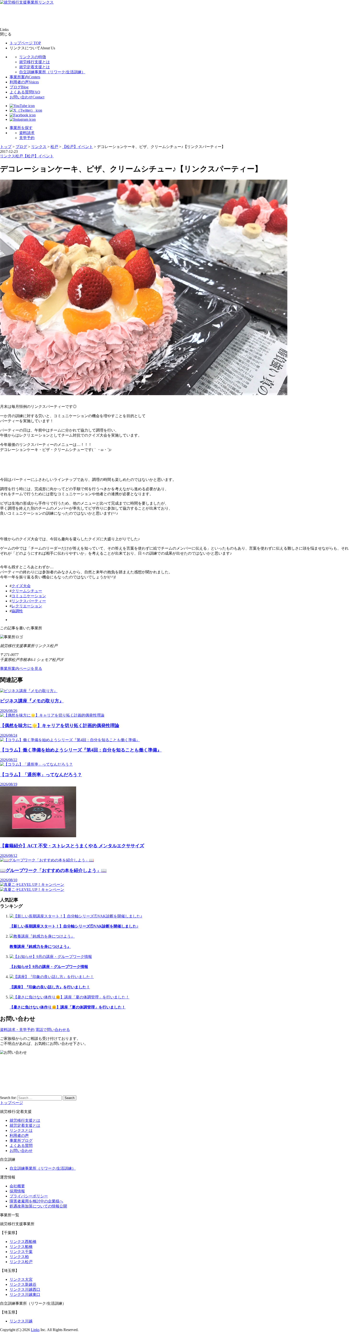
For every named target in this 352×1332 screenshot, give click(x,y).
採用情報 (17, 1191)
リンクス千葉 (21, 1252)
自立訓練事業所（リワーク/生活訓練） (52, 72)
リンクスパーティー (28, 601)
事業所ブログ (21, 1140)
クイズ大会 (21, 586)
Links (35, 1330)
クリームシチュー (26, 591)
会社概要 (17, 1186)
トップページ (25, 43)
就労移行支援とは (34, 62)
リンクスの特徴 (32, 57)
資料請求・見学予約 (17, 1030)
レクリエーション (26, 606)
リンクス (7, 156)
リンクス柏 (19, 1257)
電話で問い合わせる (52, 1030)
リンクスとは (21, 1130)
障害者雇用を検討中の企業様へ (36, 1201)
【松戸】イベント (38, 156)
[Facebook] (23, 115)
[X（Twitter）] (26, 110)
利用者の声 (24, 82)
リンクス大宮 (21, 1279)
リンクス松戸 (21, 1262)
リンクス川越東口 (25, 1294)
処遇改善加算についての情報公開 (38, 1206)
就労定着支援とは (34, 67)
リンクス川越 (21, 1321)
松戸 (19, 156)
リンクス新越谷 (23, 1284)
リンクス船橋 (21, 1247)
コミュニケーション (28, 596)
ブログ (19, 87)
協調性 (17, 611)
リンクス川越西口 (25, 1289)
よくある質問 (25, 92)
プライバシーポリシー (29, 1196)
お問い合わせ (27, 97)
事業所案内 (25, 77)
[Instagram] (23, 119)
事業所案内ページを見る (21, 668)
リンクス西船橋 (23, 1242)
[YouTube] (22, 106)
